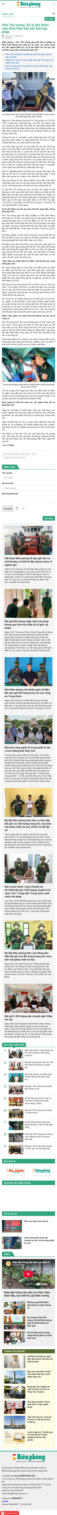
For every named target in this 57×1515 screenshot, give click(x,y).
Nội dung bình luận (10, 494)
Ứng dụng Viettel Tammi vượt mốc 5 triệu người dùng (38, 1404)
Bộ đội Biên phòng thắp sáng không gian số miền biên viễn (39, 1335)
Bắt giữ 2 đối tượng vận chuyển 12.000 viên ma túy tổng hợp (38, 1147)
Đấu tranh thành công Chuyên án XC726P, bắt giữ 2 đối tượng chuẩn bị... (39, 1053)
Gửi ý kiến (49, 518)
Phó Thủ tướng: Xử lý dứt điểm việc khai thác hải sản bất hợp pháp (25, 28)
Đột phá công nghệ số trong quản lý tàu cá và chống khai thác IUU (28, 749)
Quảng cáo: (12, 1498)
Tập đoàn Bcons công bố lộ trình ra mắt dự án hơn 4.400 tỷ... (39, 1419)
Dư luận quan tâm (14, 1045)
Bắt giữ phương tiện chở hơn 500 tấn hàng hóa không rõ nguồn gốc (39, 1065)
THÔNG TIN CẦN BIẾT (14, 1351)
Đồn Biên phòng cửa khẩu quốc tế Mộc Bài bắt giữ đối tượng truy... (38, 1077)
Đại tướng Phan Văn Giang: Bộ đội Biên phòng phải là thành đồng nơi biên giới (39, 1321)
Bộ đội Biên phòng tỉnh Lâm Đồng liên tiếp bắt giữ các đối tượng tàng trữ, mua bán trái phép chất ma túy (28, 956)
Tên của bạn (7, 473)
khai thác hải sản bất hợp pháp (16, 454)
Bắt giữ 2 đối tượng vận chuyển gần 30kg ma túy (38, 1087)
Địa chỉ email (7, 483)
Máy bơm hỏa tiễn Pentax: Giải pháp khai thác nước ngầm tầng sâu (39, 1374)
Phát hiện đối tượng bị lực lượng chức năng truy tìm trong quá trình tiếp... (39, 1137)
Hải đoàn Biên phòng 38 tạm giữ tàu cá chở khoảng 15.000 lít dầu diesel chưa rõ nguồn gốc (28, 561)
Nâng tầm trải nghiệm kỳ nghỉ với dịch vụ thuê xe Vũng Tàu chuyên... (38, 1389)
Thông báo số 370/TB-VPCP (14, 458)
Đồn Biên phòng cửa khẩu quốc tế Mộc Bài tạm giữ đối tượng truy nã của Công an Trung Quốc (28, 693)
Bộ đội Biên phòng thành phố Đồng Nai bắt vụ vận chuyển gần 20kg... (39, 1125)
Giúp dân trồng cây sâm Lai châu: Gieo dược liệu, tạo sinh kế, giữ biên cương (27, 1294)
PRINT (51, 19)
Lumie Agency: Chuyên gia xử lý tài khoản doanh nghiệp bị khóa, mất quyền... (40, 1436)
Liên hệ (5, 1501)
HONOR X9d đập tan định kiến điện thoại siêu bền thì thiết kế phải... (40, 1359)
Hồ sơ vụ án (10, 1214)
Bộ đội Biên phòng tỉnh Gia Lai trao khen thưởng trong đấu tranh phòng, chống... (38, 1101)
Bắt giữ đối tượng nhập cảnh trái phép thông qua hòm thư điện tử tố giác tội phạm (27, 624)
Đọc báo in (10, 1161)
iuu (34, 454)
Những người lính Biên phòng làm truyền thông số (39, 1305)
